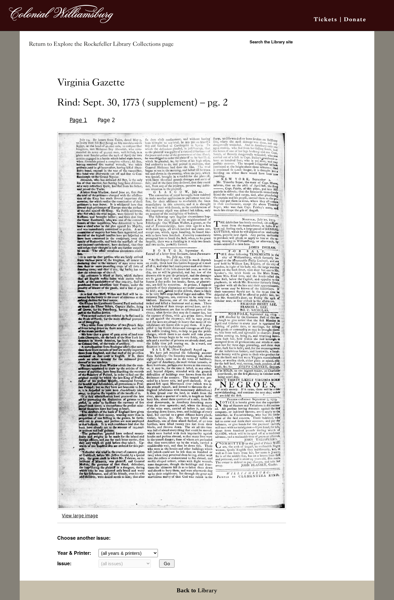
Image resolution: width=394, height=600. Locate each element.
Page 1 (78, 120)
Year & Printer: (74, 552)
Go (167, 563)
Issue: (64, 563)
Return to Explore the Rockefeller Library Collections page (101, 44)
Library (207, 590)
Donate (355, 19)
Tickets (325, 19)
